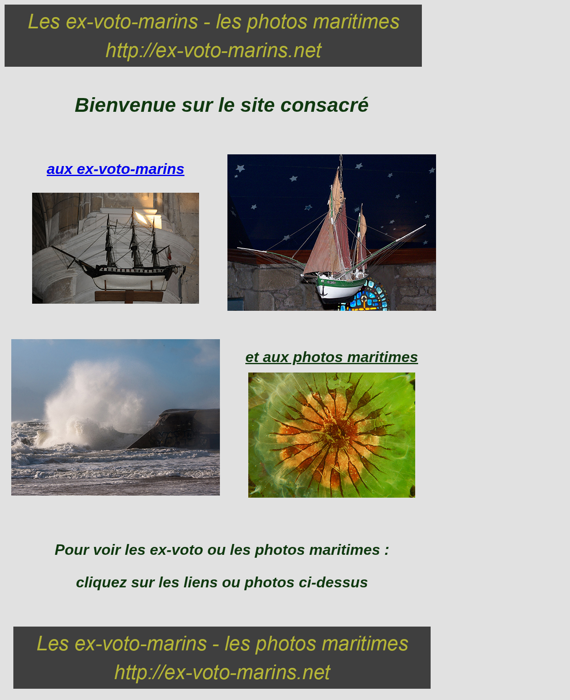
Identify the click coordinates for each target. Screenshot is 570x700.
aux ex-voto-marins (115, 168)
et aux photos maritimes (331, 356)
